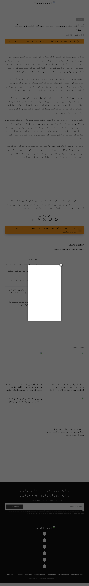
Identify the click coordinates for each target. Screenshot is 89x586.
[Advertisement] (44, 293)
